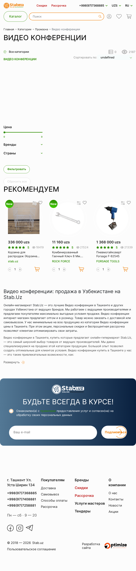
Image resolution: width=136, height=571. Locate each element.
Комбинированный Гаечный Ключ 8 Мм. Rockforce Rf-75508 (66, 254)
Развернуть (12, 362)
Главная (9, 29)
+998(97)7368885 (91, 5)
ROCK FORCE (61, 261)
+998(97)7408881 (21, 499)
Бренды (82, 480)
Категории (24, 29)
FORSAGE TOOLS (107, 261)
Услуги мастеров (90, 503)
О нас (113, 493)
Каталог (15, 16)
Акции (113, 511)
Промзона (41, 29)
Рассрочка (58, 5)
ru (127, 5)
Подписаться (115, 432)
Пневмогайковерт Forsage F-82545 (108, 254)
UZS (114, 5)
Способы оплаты (54, 500)
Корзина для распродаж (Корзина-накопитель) (23, 254)
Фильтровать (16, 169)
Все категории (19, 51)
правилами (48, 411)
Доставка (48, 488)
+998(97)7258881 (21, 505)
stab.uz (13, 261)
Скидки (41, 5)
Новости (115, 505)
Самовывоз (50, 494)
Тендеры (82, 511)
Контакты (116, 499)
